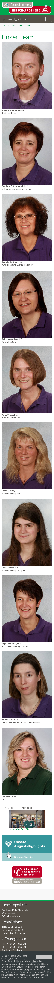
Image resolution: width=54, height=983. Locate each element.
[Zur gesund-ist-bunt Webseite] (48, 6)
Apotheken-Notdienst (12, 950)
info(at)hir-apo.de (17, 933)
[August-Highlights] (27, 848)
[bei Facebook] (50, 29)
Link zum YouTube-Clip (19, 829)
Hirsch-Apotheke (8, 25)
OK (44, 957)
